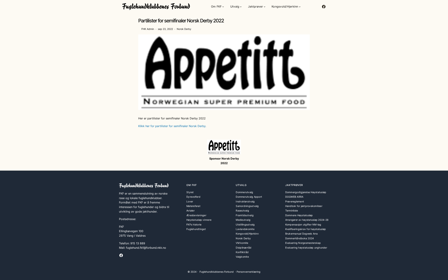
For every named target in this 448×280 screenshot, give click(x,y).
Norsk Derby (184, 28)
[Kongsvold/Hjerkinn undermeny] (300, 7)
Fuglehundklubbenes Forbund (217, 271)
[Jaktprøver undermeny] (264, 7)
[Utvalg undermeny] (241, 7)
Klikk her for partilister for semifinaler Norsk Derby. (172, 126)
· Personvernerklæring (247, 271)
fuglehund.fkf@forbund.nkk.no (146, 247)
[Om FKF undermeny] (223, 7)
